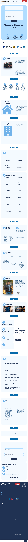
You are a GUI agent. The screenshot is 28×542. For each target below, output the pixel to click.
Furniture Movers (16, 503)
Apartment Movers (8, 162)
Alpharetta (19, 206)
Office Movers (20, 155)
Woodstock (3, 532)
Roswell (15, 528)
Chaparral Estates (8, 179)
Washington (16, 531)
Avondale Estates (8, 202)
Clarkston (2, 515)
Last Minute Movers (19, 167)
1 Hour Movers (8, 167)
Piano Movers (20, 158)
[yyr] (5, 1)
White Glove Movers (8, 165)
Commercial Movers (8, 155)
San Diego (8, 190)
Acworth (20, 195)
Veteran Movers (20, 160)
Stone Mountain (16, 530)
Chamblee (19, 211)
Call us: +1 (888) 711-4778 (14, 53)
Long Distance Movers (4, 503)
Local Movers (8, 169)
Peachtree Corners (8, 211)
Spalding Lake (20, 177)
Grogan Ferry (8, 177)
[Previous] (2, 309)
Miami (8, 188)
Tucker (8, 204)
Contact (9, 484)
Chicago (8, 192)
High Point (19, 179)
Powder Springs (8, 197)
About (9, 483)
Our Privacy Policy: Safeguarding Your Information (6, 533)
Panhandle (8, 182)
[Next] (26, 309)
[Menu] (20, 1)
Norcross (2, 525)
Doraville (20, 202)
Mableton (19, 197)
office (15, 74)
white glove (16, 72)
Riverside (19, 184)
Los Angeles (19, 192)
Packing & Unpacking (20, 165)
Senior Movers (20, 163)
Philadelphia (19, 188)
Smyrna (20, 209)
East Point (2, 518)
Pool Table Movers (8, 158)
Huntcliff (2, 521)
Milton (8, 206)
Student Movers (8, 160)
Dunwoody (19, 213)
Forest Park (3, 519)
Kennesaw (8, 195)
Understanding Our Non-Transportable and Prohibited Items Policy (20, 534)
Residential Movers (8, 163)
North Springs (16, 525)
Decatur (20, 204)
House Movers (20, 162)
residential (16, 65)
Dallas (20, 190)
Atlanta (15, 511)
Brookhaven (8, 213)
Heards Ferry (8, 184)
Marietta (8, 209)
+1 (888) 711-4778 (14, 1)
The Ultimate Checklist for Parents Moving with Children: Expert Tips (20, 532)
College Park (8, 199)
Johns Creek (16, 521)
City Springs (19, 182)
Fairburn (20, 199)
